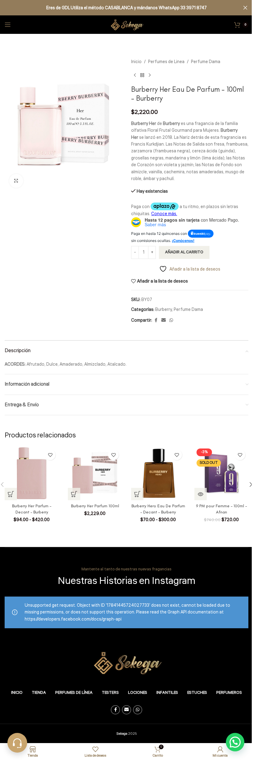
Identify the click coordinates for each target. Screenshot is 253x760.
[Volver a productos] (142, 75)
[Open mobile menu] (8, 24)
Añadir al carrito (184, 252)
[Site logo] (126, 25)
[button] (74, 494)
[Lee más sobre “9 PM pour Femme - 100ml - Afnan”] (200, 494)
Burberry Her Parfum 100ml (95, 506)
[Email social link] (164, 320)
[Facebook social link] (156, 320)
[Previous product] (135, 75)
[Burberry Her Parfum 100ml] (95, 473)
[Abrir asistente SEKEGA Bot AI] (17, 743)
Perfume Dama (205, 62)
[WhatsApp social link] (171, 320)
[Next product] (149, 75)
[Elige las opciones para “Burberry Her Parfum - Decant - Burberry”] (11, 494)
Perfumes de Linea (166, 62)
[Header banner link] (126, 7)
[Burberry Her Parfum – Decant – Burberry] (32, 473)
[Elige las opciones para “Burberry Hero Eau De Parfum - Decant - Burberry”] (137, 494)
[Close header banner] (245, 7)
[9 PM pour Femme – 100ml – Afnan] (221, 473)
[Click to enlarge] (16, 181)
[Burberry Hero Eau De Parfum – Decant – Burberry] (158, 473)
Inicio (136, 62)
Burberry (163, 310)
